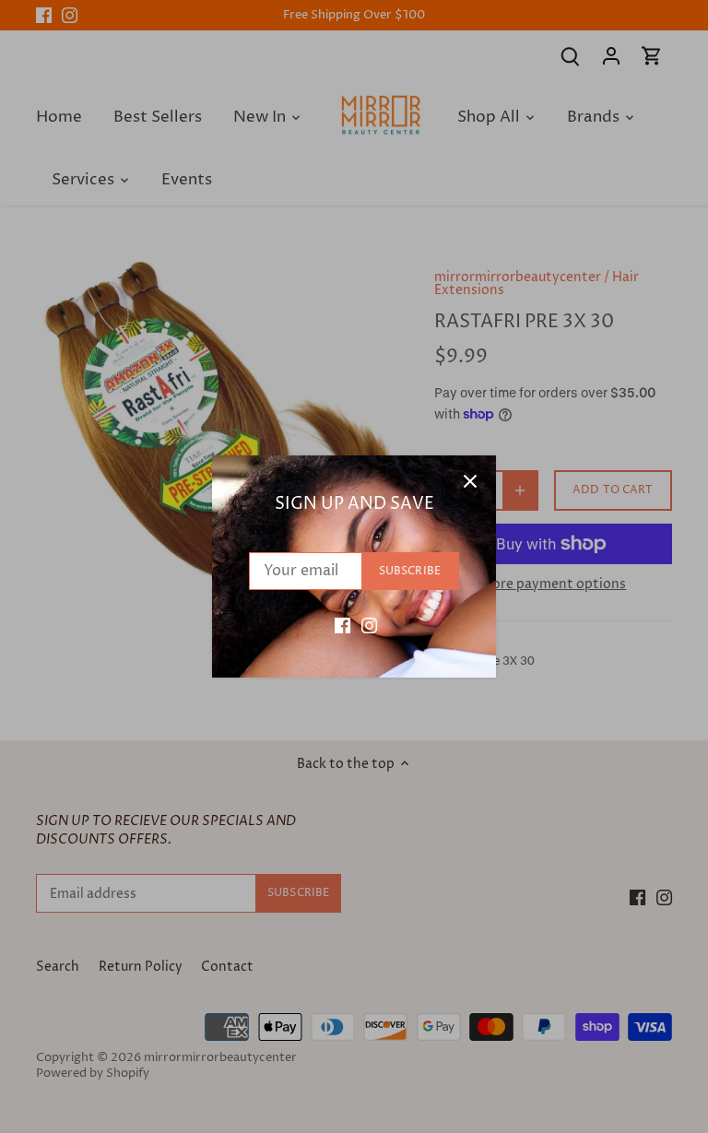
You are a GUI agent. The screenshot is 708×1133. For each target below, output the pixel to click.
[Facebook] (342, 625)
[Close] (470, 481)
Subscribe (410, 571)
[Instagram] (369, 625)
